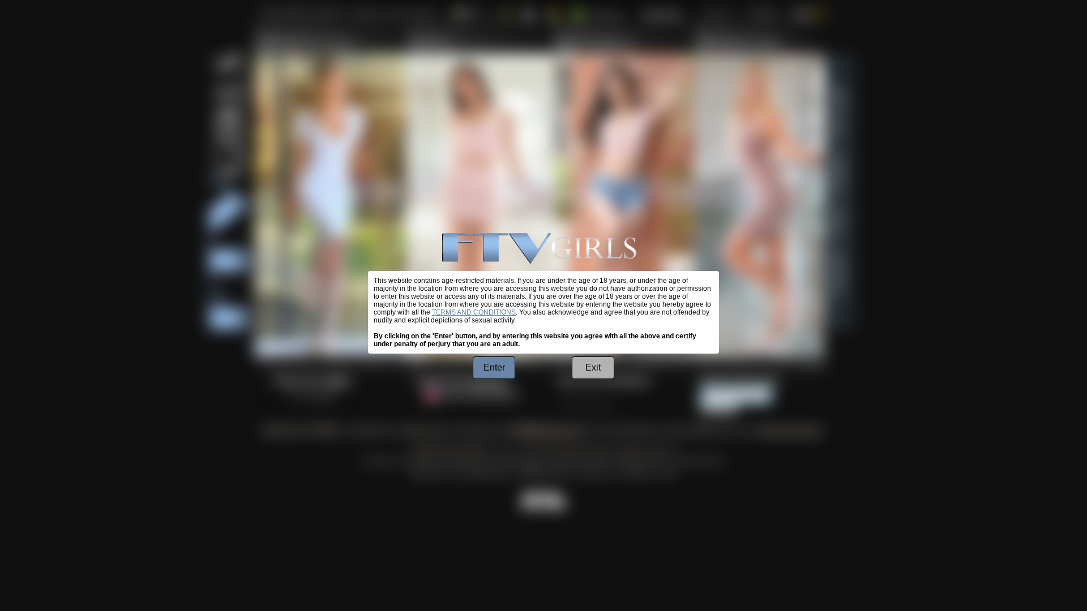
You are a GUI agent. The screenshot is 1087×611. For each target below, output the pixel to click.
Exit (593, 367)
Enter (494, 367)
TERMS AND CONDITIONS (474, 312)
